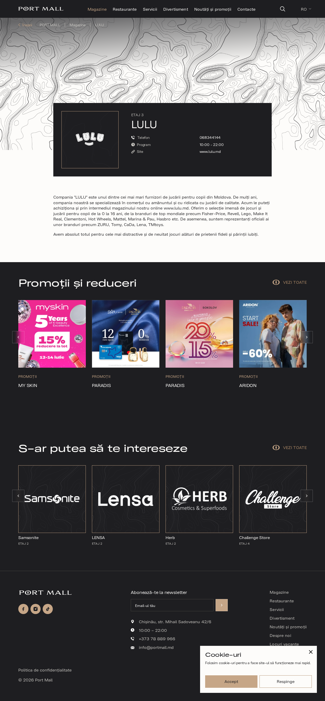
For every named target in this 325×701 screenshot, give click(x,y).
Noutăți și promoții (212, 9)
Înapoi (27, 25)
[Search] (283, 9)
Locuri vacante (284, 643)
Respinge (286, 681)
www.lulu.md (210, 151)
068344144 (210, 138)
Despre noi (280, 635)
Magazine (97, 9)
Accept (231, 681)
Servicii (150, 9)
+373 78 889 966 (157, 638)
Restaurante (125, 9)
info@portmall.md (156, 647)
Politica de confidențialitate (45, 669)
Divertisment (175, 9)
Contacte (246, 9)
